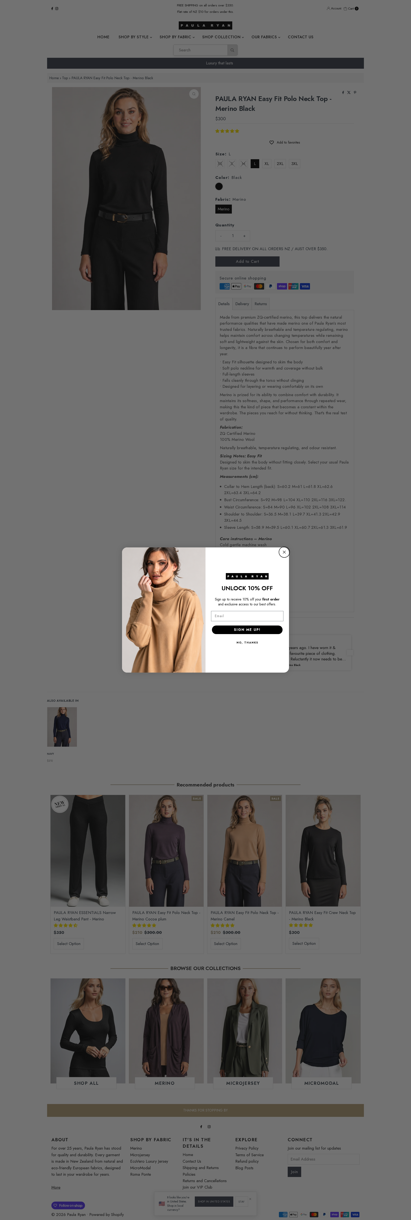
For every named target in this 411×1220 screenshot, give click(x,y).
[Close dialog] (284, 552)
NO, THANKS (247, 643)
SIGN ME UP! (247, 629)
